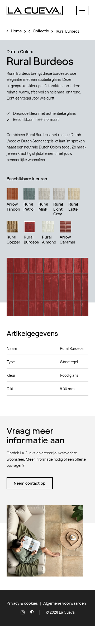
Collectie (41, 31)
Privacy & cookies (22, 603)
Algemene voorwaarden (64, 603)
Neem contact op (29, 483)
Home (16, 31)
